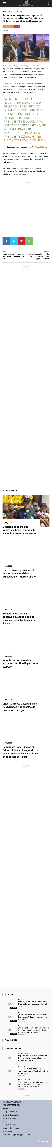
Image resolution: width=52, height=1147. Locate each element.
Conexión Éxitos (23, 1066)
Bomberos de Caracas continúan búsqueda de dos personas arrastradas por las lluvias (19, 618)
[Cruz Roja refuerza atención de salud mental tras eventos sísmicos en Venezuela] (10, 1084)
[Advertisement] (26, 210)
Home (5, 12)
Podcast (21, 999)
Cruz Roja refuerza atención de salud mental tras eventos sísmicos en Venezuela (32, 1084)
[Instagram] (38, 1141)
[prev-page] (4, 762)
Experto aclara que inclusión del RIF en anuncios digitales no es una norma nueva (32, 1058)
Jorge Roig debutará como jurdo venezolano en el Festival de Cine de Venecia (33, 1071)
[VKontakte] (43, 1141)
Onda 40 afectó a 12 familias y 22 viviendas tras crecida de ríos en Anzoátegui (20, 707)
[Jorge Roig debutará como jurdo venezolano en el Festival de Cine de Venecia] (10, 1071)
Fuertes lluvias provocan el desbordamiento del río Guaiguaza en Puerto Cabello (19, 573)
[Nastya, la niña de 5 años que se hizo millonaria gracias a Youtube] (10, 1003)
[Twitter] (14, 241)
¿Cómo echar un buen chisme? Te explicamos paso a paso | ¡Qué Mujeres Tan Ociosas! (33, 1030)
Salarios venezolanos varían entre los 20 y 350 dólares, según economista (38, 256)
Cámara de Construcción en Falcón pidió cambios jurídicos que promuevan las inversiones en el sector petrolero (21, 751)
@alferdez (33, 136)
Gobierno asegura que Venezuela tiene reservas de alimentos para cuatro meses (19, 530)
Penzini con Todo (24, 1079)
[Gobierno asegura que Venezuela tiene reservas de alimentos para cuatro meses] (26, 511)
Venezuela (13, 12)
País (21, 12)
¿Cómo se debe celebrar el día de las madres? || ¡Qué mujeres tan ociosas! (33, 1017)
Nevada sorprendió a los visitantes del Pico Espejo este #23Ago (20, 663)
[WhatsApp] (29, 241)
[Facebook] (6, 241)
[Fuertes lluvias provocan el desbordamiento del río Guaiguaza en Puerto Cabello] (26, 554)
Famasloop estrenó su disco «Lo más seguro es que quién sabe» (14, 256)
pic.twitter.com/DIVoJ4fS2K (24, 140)
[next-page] (8, 762)
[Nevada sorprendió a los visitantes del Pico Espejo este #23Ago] (26, 644)
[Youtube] (47, 1141)
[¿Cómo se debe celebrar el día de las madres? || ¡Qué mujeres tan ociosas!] (10, 1016)
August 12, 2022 (41, 147)
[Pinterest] (21, 241)
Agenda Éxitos (23, 1053)
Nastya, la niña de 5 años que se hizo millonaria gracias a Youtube (33, 1003)
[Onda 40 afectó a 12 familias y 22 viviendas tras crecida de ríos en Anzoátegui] (26, 687)
